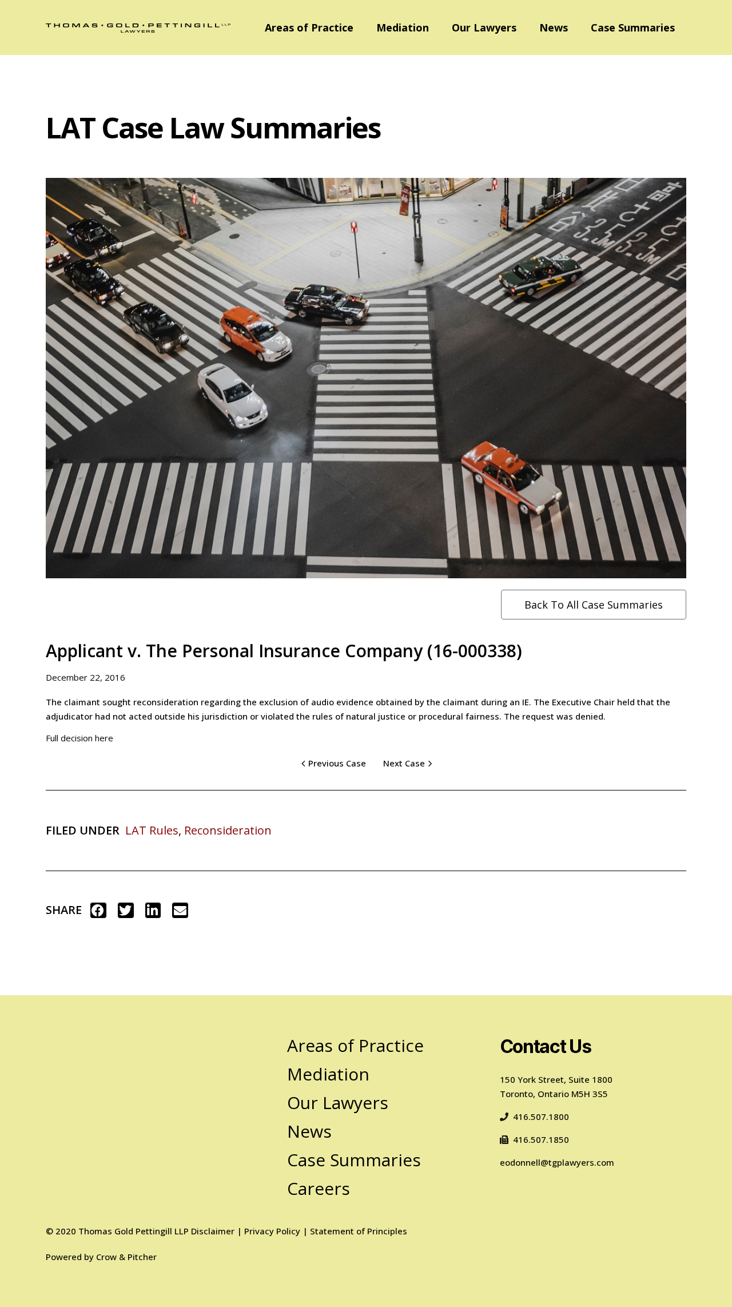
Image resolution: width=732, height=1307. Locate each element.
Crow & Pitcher (126, 1256)
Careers (318, 1188)
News (553, 27)
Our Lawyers (484, 27)
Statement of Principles (358, 1231)
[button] (98, 910)
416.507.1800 (541, 1116)
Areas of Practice (309, 27)
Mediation (402, 27)
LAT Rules (151, 830)
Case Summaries (633, 27)
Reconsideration (228, 830)
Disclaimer (212, 1231)
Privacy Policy (272, 1231)
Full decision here (79, 738)
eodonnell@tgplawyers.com (557, 1162)
